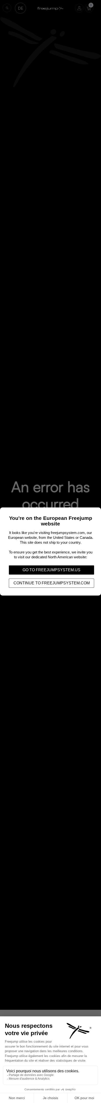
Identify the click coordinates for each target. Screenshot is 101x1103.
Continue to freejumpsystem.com (51, 583)
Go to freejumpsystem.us (51, 570)
